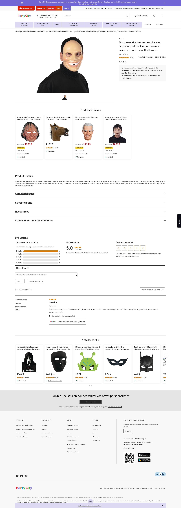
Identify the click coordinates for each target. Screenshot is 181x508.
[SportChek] (51, 8)
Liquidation (159, 24)
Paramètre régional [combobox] (34, 281)
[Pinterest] (21, 476)
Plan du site (96, 436)
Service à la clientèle (72, 429)
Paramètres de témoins (73, 452)
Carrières (43, 429)
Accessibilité (96, 440)
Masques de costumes (108, 31)
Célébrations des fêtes (111, 24)
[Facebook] (17, 476)
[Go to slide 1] (64, 97)
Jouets (57, 24)
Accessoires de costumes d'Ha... (86, 31)
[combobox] (154, 289)
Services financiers (46, 436)
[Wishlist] (154, 16)
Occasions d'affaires (47, 433)
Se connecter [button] (155, 8)
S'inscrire (128, 431)
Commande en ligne (72, 425)
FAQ (94, 433)
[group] (29, 147)
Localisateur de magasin (22, 436)
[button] (126, 16)
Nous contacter (71, 448)
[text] (29, 154)
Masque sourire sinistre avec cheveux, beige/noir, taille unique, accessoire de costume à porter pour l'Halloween (140, 46)
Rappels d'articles (72, 440)
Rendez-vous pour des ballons (24, 425)
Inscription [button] (100, 8)
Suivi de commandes (73, 436)
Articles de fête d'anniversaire (73, 24)
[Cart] (162, 16)
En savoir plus (128, 448)
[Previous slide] (16, 3)
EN (162, 8)
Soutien (109, 8)
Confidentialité (97, 425)
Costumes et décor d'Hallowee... (35, 31)
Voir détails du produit (145, 57)
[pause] (22, 3)
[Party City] (67, 8)
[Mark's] (59, 8)
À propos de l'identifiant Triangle (76, 444)
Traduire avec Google (56, 312)
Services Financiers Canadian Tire (25, 429)
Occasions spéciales (93, 24)
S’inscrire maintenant (115, 407)
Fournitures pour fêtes (42, 24)
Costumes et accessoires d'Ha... (60, 31)
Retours (69, 433)
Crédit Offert (89, 8)
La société (44, 425)
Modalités (95, 429)
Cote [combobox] (18, 281)
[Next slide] (165, 3)
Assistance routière (21, 433)
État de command (142, 15)
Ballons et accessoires (24, 24)
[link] (127, 57)
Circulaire (148, 24)
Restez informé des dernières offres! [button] (89, 506)
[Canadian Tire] (41, 8)
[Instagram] (26, 476)
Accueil (18, 31)
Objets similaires (160, 57)
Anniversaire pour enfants (131, 24)
